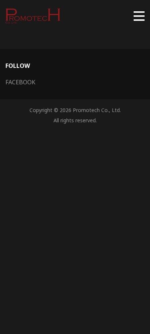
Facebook (20, 82)
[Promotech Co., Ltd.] (32, 16)
